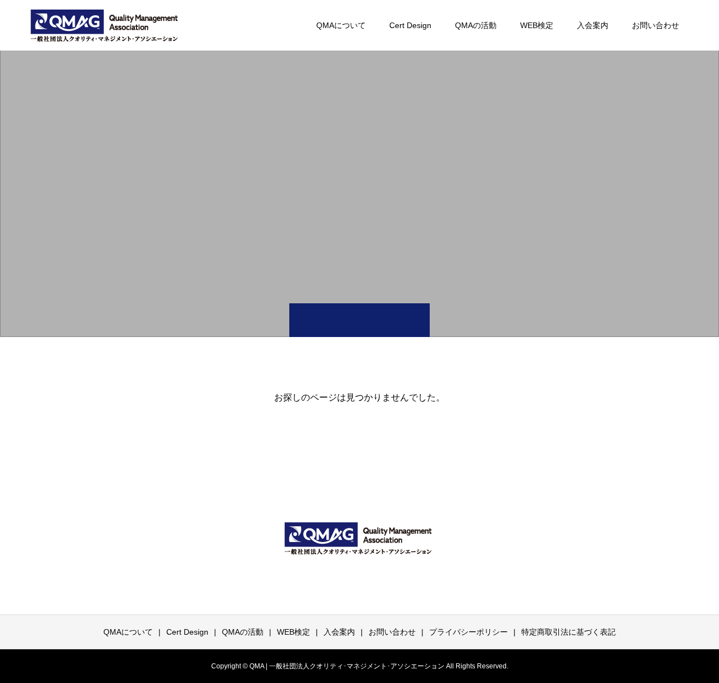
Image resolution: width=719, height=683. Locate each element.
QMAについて (341, 25)
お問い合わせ (655, 25)
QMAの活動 (476, 25)
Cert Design (410, 25)
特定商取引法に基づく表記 (568, 631)
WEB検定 (536, 25)
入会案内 (592, 25)
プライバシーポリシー (468, 631)
